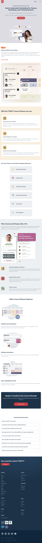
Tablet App (23, 487)
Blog (22, 506)
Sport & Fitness (3, 491)
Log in (22, 476)
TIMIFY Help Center (4, 517)
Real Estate (3, 481)
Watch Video (3, 59)
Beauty (2, 488)
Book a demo (23, 480)
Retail (2, 478)
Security (2, 505)
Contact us (5, 464)
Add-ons (2, 502)
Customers (22, 504)
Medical (2, 489)
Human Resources (4, 483)
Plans (2, 511)
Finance (2, 480)
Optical (2, 494)
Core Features (3, 500)
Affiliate (22, 514)
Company (22, 501)
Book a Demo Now (21, 404)
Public (2, 486)
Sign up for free (23, 475)
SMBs (2, 475)
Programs (22, 512)
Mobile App (23, 489)
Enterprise (2, 476)
